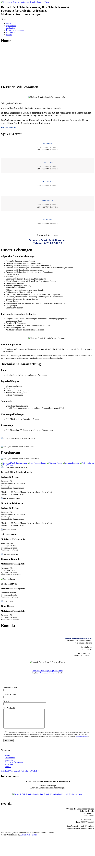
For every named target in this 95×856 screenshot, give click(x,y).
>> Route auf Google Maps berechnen (48, 670)
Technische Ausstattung (15, 30)
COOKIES (34, 771)
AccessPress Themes (28, 835)
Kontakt (9, 35)
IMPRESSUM (6, 771)
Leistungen (10, 28)
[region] (47, 64)
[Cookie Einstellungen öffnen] (19, 854)
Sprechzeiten (11, 26)
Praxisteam (10, 32)
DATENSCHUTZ (21, 771)
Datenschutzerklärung (47, 673)
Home (8, 23)
